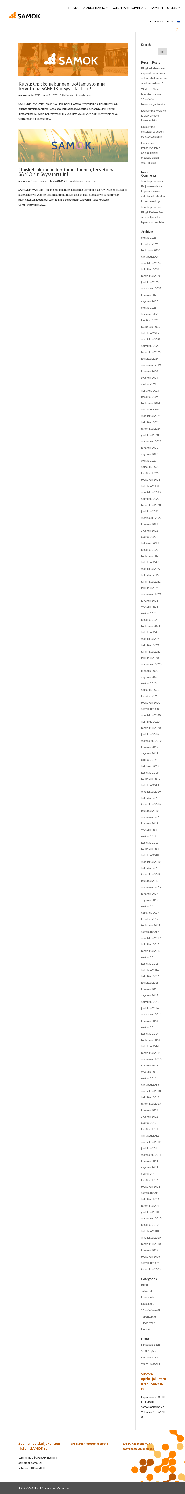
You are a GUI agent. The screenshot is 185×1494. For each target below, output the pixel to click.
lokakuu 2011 (149, 1161)
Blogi (144, 1284)
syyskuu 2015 (149, 995)
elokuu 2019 (148, 759)
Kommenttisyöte (151, 1357)
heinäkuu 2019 (150, 766)
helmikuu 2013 (150, 1097)
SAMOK (172, 7)
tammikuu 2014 (151, 1052)
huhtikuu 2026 (150, 256)
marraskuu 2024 (151, 365)
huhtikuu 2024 (150, 409)
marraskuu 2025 (151, 288)
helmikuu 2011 (150, 1199)
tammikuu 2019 (151, 804)
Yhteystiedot (159, 21)
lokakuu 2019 (149, 747)
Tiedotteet (90, 180)
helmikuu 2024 (150, 422)
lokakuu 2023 (149, 447)
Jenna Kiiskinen (39, 180)
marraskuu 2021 (151, 594)
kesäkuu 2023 (149, 473)
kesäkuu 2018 (149, 842)
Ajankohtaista (94, 7)
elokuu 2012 (148, 1122)
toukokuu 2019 (150, 778)
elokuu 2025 (148, 307)
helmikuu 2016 (150, 976)
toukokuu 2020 (150, 702)
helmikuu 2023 (150, 498)
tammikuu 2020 (151, 727)
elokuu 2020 (148, 683)
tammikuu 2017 (151, 950)
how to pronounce (152, 181)
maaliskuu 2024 (151, 415)
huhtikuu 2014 (150, 1046)
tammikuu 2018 (151, 874)
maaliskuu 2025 (151, 339)
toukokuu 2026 (150, 250)
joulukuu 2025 (150, 282)
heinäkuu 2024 (150, 390)
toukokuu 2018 (150, 848)
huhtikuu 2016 (150, 970)
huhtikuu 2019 (150, 785)
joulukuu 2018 (150, 810)
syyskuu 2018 (149, 829)
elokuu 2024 (148, 384)
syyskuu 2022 (149, 530)
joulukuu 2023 (150, 435)
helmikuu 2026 (150, 269)
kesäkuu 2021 (149, 619)
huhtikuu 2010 (150, 1231)
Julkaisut (146, 1291)
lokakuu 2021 (149, 600)
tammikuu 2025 (151, 352)
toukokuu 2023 (150, 479)
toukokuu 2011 (150, 1186)
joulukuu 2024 (150, 358)
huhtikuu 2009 (150, 1262)
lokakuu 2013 (149, 1065)
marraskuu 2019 (151, 740)
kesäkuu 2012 (149, 1129)
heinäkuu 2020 (150, 689)
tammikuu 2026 (151, 275)
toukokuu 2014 (150, 1040)
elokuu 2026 (148, 237)
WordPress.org (150, 1363)
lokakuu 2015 (149, 989)
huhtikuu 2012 (150, 1135)
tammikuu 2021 (151, 651)
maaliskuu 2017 (151, 938)
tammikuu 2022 (151, 581)
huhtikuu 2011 (150, 1192)
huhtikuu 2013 (150, 1084)
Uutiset (145, 1329)
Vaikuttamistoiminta (128, 7)
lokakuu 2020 (149, 670)
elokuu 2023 (148, 460)
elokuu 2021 (148, 613)
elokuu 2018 (148, 836)
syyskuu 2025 (149, 301)
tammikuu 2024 (151, 428)
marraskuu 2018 (151, 817)
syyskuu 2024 (149, 377)
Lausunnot (147, 1303)
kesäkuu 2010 (149, 1224)
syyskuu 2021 (149, 606)
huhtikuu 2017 (150, 931)
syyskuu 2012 (149, 1116)
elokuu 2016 (148, 957)
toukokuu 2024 (150, 403)
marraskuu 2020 (151, 664)
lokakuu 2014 (149, 1021)
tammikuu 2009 (151, 1269)
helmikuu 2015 (150, 1001)
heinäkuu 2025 (150, 314)
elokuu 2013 (148, 1078)
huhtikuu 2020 (150, 708)
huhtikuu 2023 (150, 486)
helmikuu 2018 (150, 868)
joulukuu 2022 (150, 511)
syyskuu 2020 (149, 677)
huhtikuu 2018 (150, 855)
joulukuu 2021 (150, 587)
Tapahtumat (85, 95)
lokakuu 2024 (149, 371)
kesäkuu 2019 (149, 772)
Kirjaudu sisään (150, 1344)
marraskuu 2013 (151, 1059)
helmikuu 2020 (150, 721)
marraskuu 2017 (151, 887)
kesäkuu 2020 (149, 696)
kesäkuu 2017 (149, 918)
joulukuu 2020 (150, 657)
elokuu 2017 (148, 906)
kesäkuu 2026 (149, 244)
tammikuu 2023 (151, 505)
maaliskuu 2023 (151, 492)
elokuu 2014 (148, 1027)
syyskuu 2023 (149, 454)
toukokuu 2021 (150, 626)
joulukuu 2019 (150, 734)
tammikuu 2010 (151, 1243)
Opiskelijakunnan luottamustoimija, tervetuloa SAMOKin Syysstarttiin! (66, 172)
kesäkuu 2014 (149, 1033)
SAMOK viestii (68, 95)
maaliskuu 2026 (151, 263)
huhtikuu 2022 (150, 562)
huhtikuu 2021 (150, 632)
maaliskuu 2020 (151, 715)
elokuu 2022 (148, 536)
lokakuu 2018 (149, 823)
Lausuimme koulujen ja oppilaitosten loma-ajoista (153, 115)
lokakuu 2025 (149, 295)
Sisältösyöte (148, 1351)
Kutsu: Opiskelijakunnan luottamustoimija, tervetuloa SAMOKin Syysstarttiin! (62, 86)
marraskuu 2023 (151, 441)
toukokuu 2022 (150, 556)
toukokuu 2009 (150, 1256)
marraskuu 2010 (151, 1218)
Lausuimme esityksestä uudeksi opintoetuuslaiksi (153, 131)
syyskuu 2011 (149, 1167)
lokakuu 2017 (149, 893)
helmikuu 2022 (150, 575)
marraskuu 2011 (151, 1154)
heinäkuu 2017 (150, 912)
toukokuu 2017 (150, 925)
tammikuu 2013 (151, 1103)
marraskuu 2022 (151, 517)
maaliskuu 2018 (151, 861)
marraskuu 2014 (151, 1014)
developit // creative (57, 1487)
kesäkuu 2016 (149, 963)
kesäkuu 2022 (149, 549)
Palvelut (157, 7)
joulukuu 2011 (150, 1148)
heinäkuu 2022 (150, 543)
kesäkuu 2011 (149, 1180)
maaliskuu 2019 (151, 791)
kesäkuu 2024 (149, 396)
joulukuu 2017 (150, 880)
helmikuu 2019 (150, 798)
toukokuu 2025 (150, 326)
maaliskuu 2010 (151, 1237)
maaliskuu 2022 (151, 568)
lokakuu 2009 (149, 1250)
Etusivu (73, 7)
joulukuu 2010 (150, 1212)
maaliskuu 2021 (151, 638)
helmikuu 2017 (150, 944)
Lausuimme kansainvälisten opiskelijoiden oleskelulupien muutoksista (150, 152)
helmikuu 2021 (150, 645)
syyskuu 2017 (149, 900)
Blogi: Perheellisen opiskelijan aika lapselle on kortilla (152, 217)
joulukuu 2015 (150, 982)
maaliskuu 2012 (151, 1142)
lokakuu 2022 (149, 524)
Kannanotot (148, 1297)
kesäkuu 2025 (149, 320)
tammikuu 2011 (151, 1205)
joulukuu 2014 (150, 1008)
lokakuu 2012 (149, 1110)
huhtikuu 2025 (150, 333)
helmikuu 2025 (150, 345)
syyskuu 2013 (149, 1071)
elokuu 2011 (148, 1173)
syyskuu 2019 (149, 753)
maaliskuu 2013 (151, 1091)
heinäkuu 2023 (150, 466)
